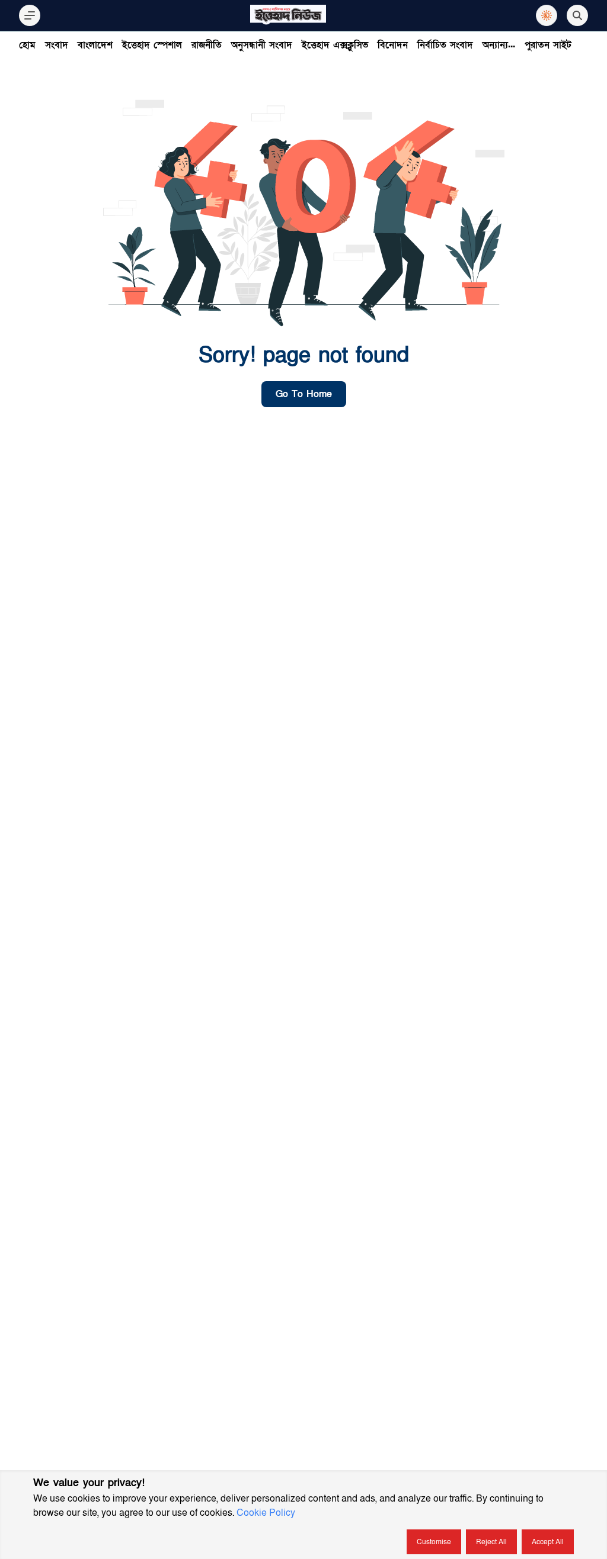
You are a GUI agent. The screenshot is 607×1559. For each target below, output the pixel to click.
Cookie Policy (266, 1512)
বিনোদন (393, 44)
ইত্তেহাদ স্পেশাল (152, 44)
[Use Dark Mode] (546, 15)
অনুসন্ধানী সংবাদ (261, 44)
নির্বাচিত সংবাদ (445, 44)
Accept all (548, 1542)
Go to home (304, 394)
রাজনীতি (206, 44)
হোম (27, 44)
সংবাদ (56, 44)
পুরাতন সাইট (548, 44)
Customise (434, 1542)
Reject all (491, 1542)
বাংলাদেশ (95, 44)
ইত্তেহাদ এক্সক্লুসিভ (335, 44)
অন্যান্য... (499, 44)
